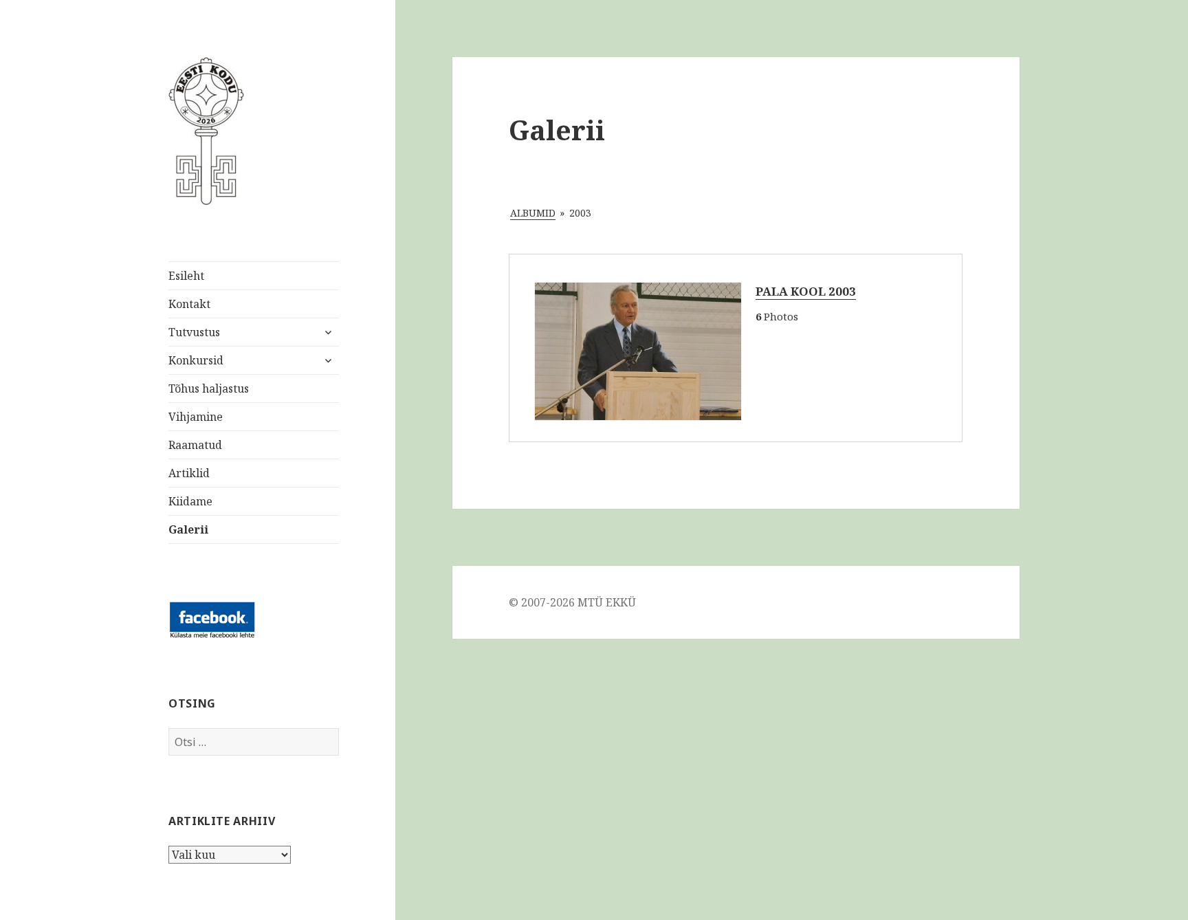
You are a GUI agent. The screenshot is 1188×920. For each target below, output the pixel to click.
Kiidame (190, 501)
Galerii (188, 529)
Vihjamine (195, 416)
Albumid (533, 212)
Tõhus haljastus (208, 388)
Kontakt (189, 303)
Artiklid (189, 473)
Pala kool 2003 (806, 291)
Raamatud (195, 444)
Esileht (186, 275)
